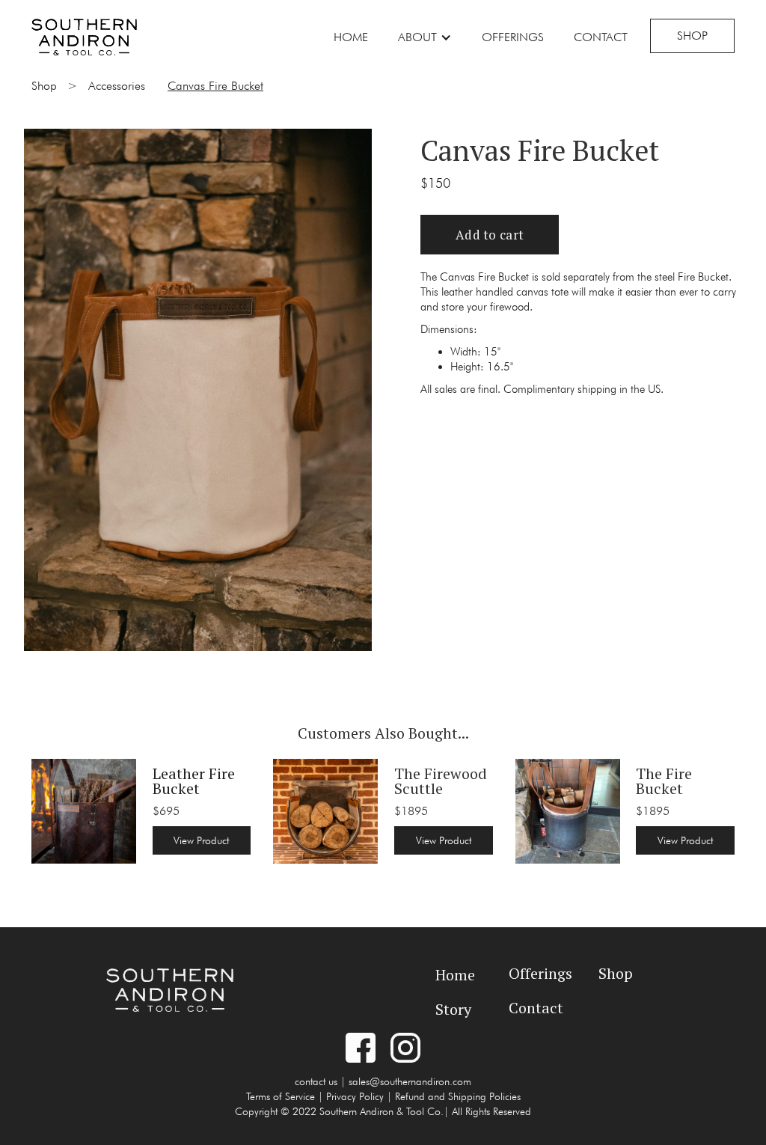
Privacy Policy (355, 1096)
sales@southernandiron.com (410, 1081)
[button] (425, 37)
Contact (601, 37)
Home (351, 37)
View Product (201, 840)
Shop (692, 35)
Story (453, 1009)
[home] (84, 35)
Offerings (513, 37)
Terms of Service (280, 1096)
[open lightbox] (198, 385)
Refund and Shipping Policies (458, 1096)
